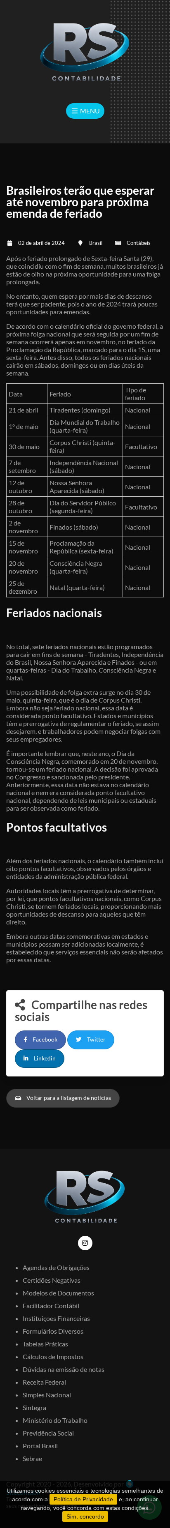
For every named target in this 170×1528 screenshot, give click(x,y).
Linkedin (44, 1058)
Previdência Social (48, 1433)
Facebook (44, 1039)
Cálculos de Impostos (53, 1356)
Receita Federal (44, 1382)
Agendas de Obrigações (56, 1267)
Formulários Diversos (53, 1331)
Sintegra (34, 1407)
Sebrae (32, 1458)
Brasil (95, 243)
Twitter (96, 1039)
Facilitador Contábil (51, 1305)
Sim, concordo (85, 1516)
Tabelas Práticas (45, 1344)
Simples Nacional (47, 1395)
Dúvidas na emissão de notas (63, 1369)
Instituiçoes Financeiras (56, 1318)
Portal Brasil (40, 1446)
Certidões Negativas (51, 1280)
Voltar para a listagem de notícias (68, 1098)
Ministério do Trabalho (55, 1420)
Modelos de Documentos (58, 1293)
